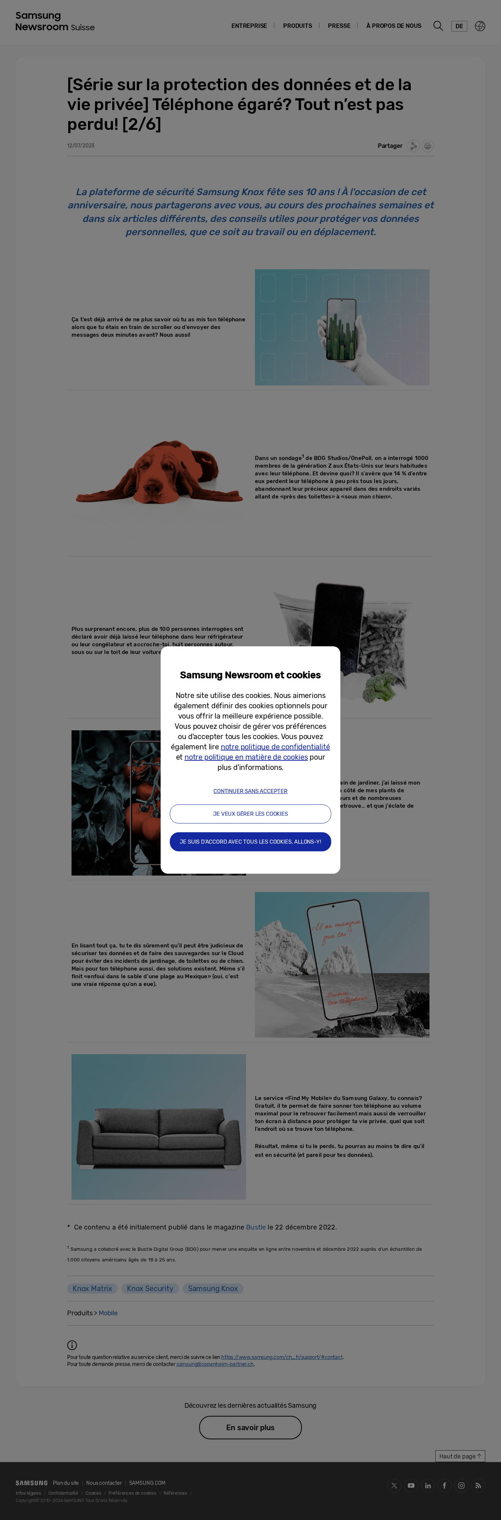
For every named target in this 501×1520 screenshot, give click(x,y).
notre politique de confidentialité (275, 746)
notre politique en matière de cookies (246, 757)
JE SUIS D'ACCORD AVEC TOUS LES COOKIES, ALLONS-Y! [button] (250, 841)
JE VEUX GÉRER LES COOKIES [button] (250, 814)
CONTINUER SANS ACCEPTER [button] (250, 791)
